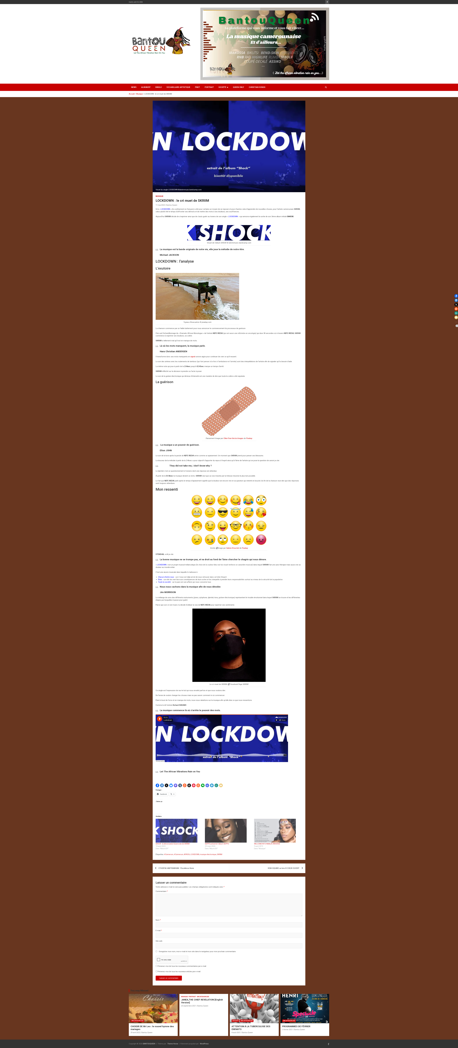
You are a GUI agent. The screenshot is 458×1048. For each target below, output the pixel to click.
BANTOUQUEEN (149, 1044)
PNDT (197, 87)
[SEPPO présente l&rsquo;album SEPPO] (228, 831)
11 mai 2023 (160, 205)
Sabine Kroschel (232, 548)
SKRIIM (219, 854)
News (133, 87)
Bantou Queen (171, 205)
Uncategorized (137, 1021)
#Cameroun (178, 854)
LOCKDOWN (194, 854)
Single (158, 87)
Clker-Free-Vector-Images (233, 438)
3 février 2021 (287, 1029)
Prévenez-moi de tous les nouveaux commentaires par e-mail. (182, 966)
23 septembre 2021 (188, 1006)
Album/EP (146, 87)
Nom (158, 920)
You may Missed (139, 990)
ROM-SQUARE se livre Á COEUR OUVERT (283, 868)
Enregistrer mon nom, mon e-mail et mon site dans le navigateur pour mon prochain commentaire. (197, 951)
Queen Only (238, 87)
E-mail (159, 930)
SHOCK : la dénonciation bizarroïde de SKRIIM (173, 844)
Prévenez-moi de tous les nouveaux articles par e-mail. (179, 971)
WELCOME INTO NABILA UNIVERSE (267, 844)
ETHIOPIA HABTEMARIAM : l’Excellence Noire (176, 868)
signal (192, 357)
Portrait (209, 87)
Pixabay (249, 438)
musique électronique (208, 854)
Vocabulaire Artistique (178, 87)
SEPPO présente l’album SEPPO (217, 844)
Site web (159, 941)
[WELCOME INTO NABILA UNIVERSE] (277, 831)
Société (222, 87)
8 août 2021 (236, 1032)
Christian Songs (257, 87)
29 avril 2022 (135, 1032)
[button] (157, 785)
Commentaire (162, 891)
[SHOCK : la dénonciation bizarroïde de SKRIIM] (179, 831)
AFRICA (187, 854)
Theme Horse (172, 1044)
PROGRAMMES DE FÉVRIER (296, 1026)
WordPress (204, 1044)
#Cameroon (168, 854)
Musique (159, 196)
